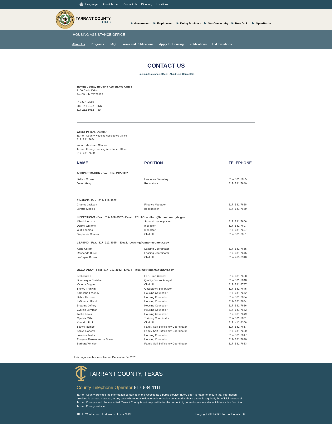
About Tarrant (111, 4)
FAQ (113, 44)
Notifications (198, 44)
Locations (162, 4)
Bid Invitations (222, 44)
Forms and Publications (137, 44)
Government (142, 23)
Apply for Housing (171, 44)
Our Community (218, 23)
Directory (146, 4)
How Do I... (242, 23)
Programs (97, 44)
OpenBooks (263, 23)
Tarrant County (93, 18)
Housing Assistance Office (98, 34)
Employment (165, 23)
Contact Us (130, 4)
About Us (78, 44)
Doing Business (190, 23)
